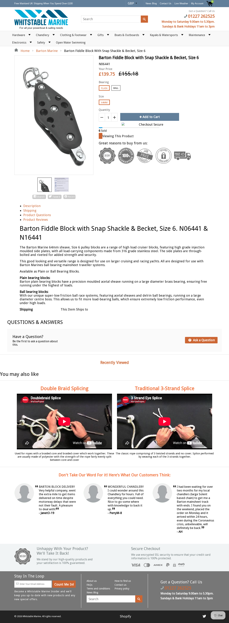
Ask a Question (203, 340)
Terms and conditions (98, 588)
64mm (104, 102)
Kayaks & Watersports (164, 35)
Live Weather (181, 3)
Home (25, 51)
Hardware (18, 35)
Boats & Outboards (126, 35)
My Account (197, 3)
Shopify (125, 616)
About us (92, 580)
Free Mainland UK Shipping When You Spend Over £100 (43, 3)
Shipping (29, 210)
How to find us (122, 580)
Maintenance (197, 35)
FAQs (89, 584)
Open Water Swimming (71, 42)
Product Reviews (35, 219)
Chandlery (42, 35)
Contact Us (165, 3)
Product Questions (37, 215)
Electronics (19, 42)
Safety (41, 42)
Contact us (120, 584)
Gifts (101, 35)
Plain (104, 88)
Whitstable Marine (32, 616)
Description (32, 206)
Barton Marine (47, 51)
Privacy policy (121, 588)
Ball (115, 88)
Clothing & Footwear (73, 35)
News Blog (151, 3)
